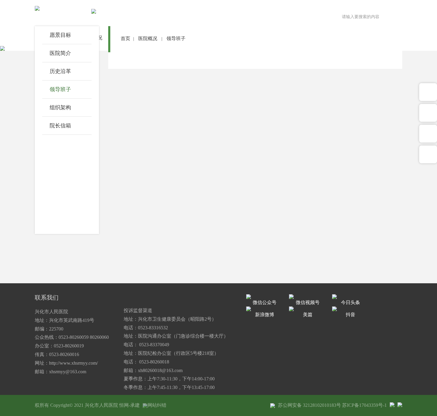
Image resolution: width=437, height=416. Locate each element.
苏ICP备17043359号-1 (364, 405)
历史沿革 (60, 71)
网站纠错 (156, 405)
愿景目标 (60, 35)
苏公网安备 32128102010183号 (309, 405)
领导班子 (60, 89)
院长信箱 (60, 126)
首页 (125, 38)
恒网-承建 (129, 405)
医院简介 (60, 53)
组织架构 (60, 107)
